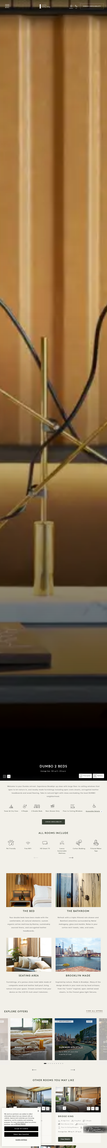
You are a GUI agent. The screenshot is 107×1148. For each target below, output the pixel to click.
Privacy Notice (20, 1124)
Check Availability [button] (53, 822)
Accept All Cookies (21, 1128)
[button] (4, 776)
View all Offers (94, 1011)
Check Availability (92, 6)
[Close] (38, 1111)
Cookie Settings (21, 1140)
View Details (66, 1139)
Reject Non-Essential (21, 1134)
